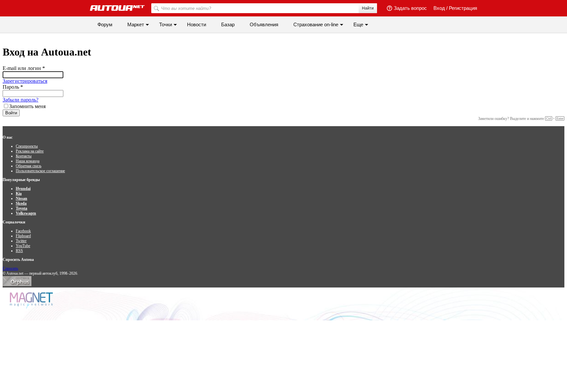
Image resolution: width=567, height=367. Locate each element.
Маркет (135, 24)
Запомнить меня (27, 106)
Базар (228, 24)
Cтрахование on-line (315, 24)
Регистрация (463, 8)
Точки (165, 24)
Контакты (24, 156)
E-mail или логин (24, 68)
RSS (19, 250)
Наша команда (27, 161)
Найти (368, 8)
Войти (11, 112)
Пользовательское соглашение (40, 171)
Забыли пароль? (20, 100)
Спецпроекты (27, 146)
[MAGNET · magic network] (32, 300)
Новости (196, 24)
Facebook (23, 231)
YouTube (23, 245)
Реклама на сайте (30, 151)
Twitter (21, 241)
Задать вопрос (410, 8)
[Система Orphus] (17, 285)
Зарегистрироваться (25, 81)
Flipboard (23, 236)
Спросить (10, 268)
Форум (104, 24)
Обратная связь (28, 166)
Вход (439, 8)
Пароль (13, 87)
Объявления (264, 24)
